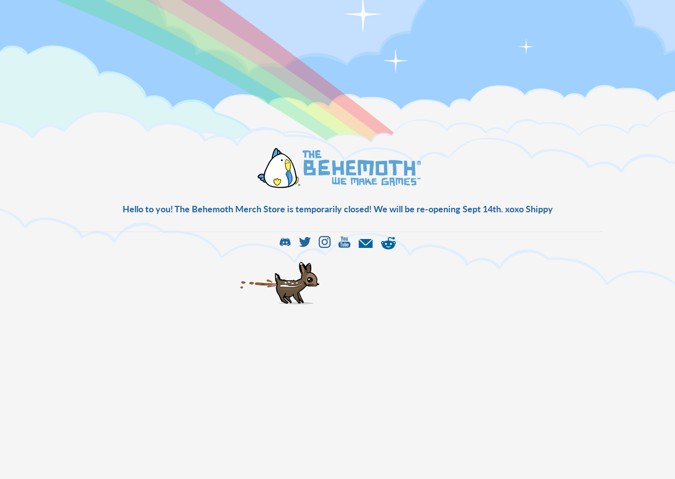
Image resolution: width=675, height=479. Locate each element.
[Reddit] (388, 245)
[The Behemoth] (337, 186)
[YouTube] (344, 245)
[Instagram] (325, 245)
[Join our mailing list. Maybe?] (365, 245)
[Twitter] (305, 245)
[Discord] (285, 245)
